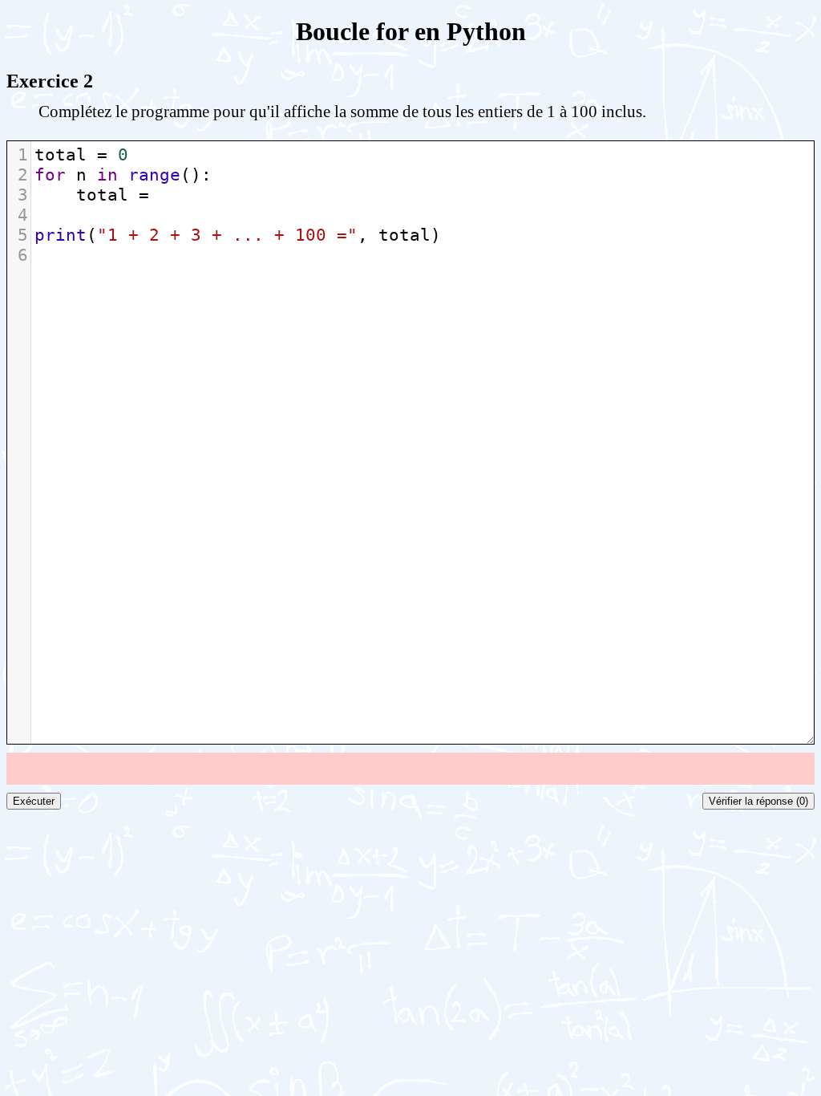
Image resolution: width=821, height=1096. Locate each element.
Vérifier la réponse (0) (758, 801)
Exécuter (34, 801)
